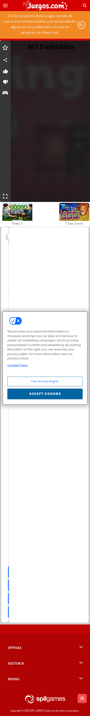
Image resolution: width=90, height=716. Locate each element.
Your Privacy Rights (45, 381)
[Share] (5, 60)
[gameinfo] (5, 93)
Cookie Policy (17, 365)
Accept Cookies (45, 393)
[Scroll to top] (82, 698)
